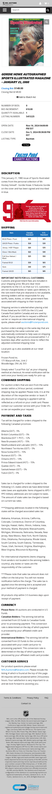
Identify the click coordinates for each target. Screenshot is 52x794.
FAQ (46, 697)
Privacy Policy (33, 697)
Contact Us (26, 703)
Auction (30, 138)
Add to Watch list (27, 97)
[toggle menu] (4, 10)
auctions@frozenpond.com (34, 322)
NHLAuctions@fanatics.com (15, 669)
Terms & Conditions (12, 697)
